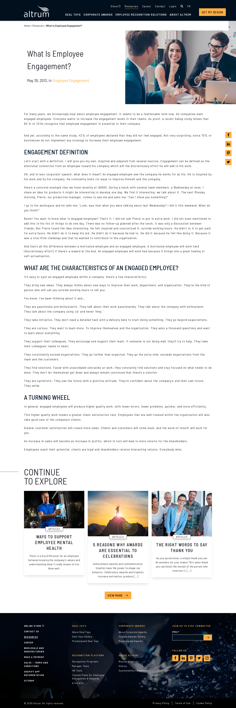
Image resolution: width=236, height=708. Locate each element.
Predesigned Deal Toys (85, 641)
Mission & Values (129, 661)
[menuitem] (189, 6)
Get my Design (212, 12)
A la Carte (78, 682)
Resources (131, 6)
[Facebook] (228, 135)
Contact (160, 6)
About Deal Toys (81, 632)
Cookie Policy (204, 703)
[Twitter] (228, 162)
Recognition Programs (85, 661)
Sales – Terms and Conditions (36, 664)
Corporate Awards (98, 14)
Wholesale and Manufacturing (34, 649)
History (123, 666)
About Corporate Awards (133, 632)
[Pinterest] (228, 153)
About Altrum (180, 14)
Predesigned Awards (131, 641)
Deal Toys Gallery (82, 636)
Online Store (32, 625)
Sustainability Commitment (134, 670)
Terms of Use (183, 703)
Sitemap (29, 680)
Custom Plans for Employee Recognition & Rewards (88, 677)
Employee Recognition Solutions (141, 14)
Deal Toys (73, 14)
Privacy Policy (161, 703)
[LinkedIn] (228, 144)
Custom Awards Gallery (132, 636)
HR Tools (77, 670)
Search (182, 6)
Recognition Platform (88, 655)
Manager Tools (80, 666)
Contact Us (31, 631)
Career (146, 6)
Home (27, 25)
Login (172, 6)
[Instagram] (207, 658)
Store (114, 6)
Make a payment (34, 656)
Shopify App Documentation (34, 673)
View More (115, 595)
